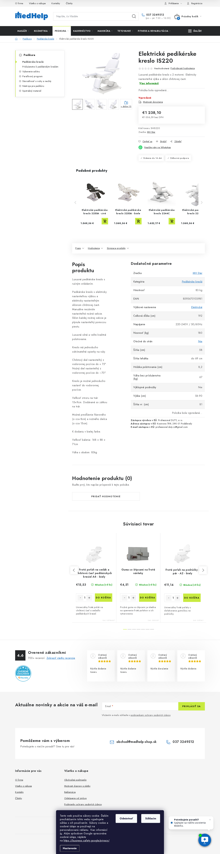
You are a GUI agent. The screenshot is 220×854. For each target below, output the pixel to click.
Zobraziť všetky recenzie (61, 658)
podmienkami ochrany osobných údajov (151, 715)
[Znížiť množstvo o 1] (80, 598)
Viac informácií (149, 83)
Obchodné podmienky (75, 780)
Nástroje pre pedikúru (33, 86)
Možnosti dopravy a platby (77, 786)
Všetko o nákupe (37, 3)
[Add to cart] (105, 221)
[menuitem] (23, 31)
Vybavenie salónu (31, 71)
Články (69, 3)
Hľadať (134, 16)
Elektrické (196, 307)
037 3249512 (154, 14)
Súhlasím (150, 818)
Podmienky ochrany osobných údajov (83, 804)
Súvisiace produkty (116, 248)
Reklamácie (70, 792)
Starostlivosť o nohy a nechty (36, 81)
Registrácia (196, 3)
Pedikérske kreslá (33, 61)
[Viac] (195, 31)
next (203, 570)
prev (74, 570)
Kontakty (56, 3)
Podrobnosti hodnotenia (183, 68)
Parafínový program (32, 76)
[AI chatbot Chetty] (205, 840)
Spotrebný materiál (31, 90)
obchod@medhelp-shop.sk (136, 741)
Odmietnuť (126, 818)
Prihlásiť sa (191, 706)
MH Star (151, 132)
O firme (19, 3)
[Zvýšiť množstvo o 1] (89, 598)
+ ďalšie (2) (126, 106)
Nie (200, 341)
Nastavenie (70, 848)
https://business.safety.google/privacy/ (87, 840)
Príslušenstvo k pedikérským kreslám (40, 66)
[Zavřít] (210, 820)
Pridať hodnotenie (106, 496)
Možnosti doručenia (153, 102)
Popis (78, 248)
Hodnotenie (94, 248)
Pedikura (29, 55)
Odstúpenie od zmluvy (75, 798)
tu (61, 833)
